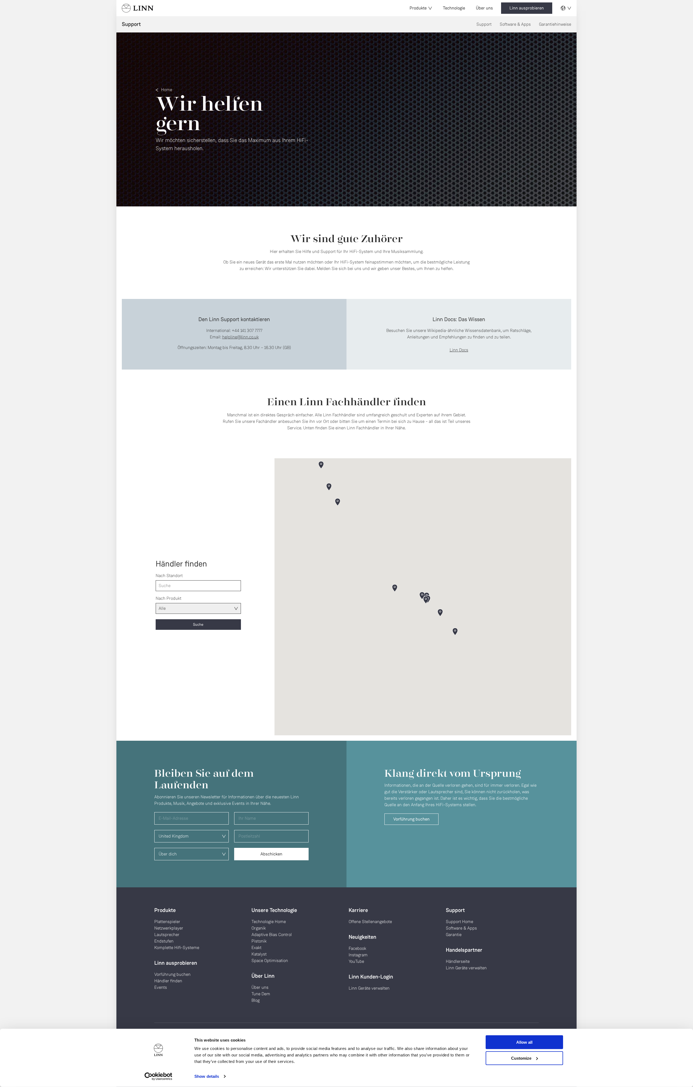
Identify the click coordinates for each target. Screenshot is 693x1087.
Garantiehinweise (555, 24)
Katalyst (259, 954)
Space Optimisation (269, 960)
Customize (521, 1058)
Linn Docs (459, 350)
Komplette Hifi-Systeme (176, 947)
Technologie (454, 8)
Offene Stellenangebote (370, 921)
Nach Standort (169, 575)
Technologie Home (268, 921)
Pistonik (259, 941)
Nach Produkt (168, 598)
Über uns (484, 8)
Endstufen (164, 941)
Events (160, 987)
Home (166, 89)
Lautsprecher (166, 934)
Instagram (358, 954)
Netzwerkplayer (168, 928)
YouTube (356, 961)
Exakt (256, 947)
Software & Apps (515, 24)
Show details (206, 1076)
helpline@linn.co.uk (240, 337)
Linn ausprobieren (526, 8)
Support (484, 24)
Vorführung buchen (411, 819)
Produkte (418, 8)
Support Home (459, 921)
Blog (255, 1000)
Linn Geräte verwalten (369, 988)
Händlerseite (458, 961)
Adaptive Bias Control (271, 934)
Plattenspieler (167, 921)
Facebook (357, 948)
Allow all (524, 1042)
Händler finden (168, 980)
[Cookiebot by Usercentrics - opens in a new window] (158, 1076)
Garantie (454, 934)
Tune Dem (260, 993)
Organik (258, 928)
